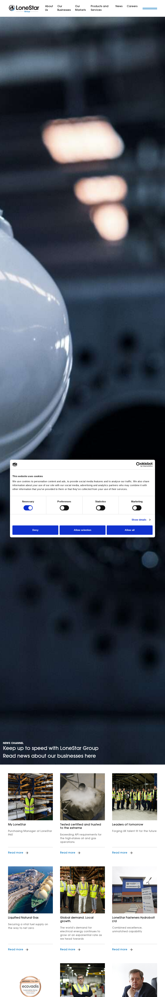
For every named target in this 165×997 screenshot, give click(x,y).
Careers (132, 6)
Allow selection (82, 530)
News (119, 6)
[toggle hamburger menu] (150, 8)
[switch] (64, 507)
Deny (35, 530)
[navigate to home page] (24, 8)
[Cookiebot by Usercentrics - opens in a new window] (138, 464)
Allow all (130, 530)
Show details (139, 519)
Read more (15, 853)
